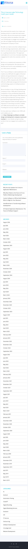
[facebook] (11, 544)
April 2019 (6, 477)
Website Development (9, 531)
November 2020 (7, 424)
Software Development (9, 525)
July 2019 (5, 470)
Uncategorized (7, 528)
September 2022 (7, 351)
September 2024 (7, 275)
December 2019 (7, 460)
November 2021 (7, 384)
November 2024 (7, 268)
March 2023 (6, 331)
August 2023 (6, 315)
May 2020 (5, 444)
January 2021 (6, 417)
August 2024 (6, 278)
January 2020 (6, 457)
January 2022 (6, 378)
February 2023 (7, 335)
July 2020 (5, 437)
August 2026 (6, 222)
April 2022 (6, 368)
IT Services (6, 21)
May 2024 (5, 288)
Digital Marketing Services (10, 508)
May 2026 (5, 232)
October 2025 (7, 242)
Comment (5, 142)
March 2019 (6, 480)
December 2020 (7, 421)
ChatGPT (5, 501)
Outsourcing (6, 521)
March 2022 (6, 371)
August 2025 (6, 249)
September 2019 (7, 467)
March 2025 (6, 265)
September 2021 (7, 391)
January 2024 (6, 298)
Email (4, 164)
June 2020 (5, 440)
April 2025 (6, 262)
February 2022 (7, 374)
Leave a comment (7, 26)
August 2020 (6, 434)
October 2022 (7, 348)
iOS (4, 515)
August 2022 (6, 354)
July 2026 (5, 225)
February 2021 (7, 414)
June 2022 (5, 361)
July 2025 (5, 252)
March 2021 (6, 411)
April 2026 (6, 235)
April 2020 (6, 447)
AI (3, 491)
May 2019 (5, 473)
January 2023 (6, 338)
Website (5, 169)
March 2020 (6, 450)
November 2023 (7, 305)
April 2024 (6, 292)
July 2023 (5, 318)
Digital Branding (7, 505)
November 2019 (7, 464)
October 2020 (7, 427)
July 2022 (5, 358)
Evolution (5, 511)
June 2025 (5, 255)
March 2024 (6, 295)
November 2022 (7, 344)
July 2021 (5, 397)
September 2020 (7, 430)
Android (5, 495)
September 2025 (7, 245)
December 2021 (7, 381)
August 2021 (6, 394)
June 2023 (5, 321)
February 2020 (7, 454)
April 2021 (6, 407)
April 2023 (6, 328)
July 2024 (5, 282)
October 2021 (7, 387)
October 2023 (7, 308)
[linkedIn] (13, 544)
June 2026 (5, 229)
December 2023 (7, 301)
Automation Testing (8, 498)
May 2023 (5, 325)
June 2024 (5, 285)
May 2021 (5, 404)
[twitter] (16, 544)
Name (4, 158)
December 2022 (7, 341)
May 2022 (5, 364)
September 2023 (7, 311)
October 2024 (7, 272)
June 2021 (5, 401)
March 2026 (6, 239)
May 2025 (5, 258)
